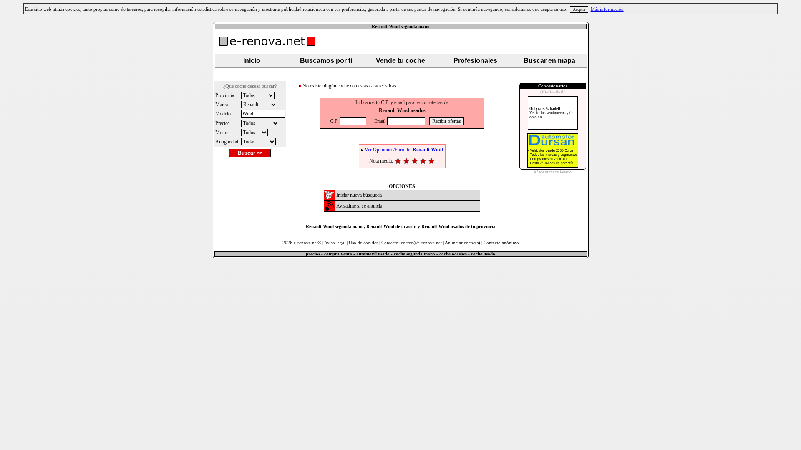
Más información (607, 9)
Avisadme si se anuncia (359, 206)
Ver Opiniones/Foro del (404, 149)
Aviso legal (334, 242)
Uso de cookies (363, 242)
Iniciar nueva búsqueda (359, 195)
